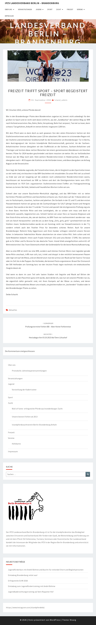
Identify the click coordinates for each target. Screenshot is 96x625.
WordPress (55, 620)
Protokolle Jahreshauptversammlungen (29, 370)
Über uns (8, 9)
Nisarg (73, 620)
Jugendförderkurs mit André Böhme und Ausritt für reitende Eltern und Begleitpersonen (45, 569)
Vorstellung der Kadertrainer (24, 389)
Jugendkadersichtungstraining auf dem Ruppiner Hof (31, 591)
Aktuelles (13, 310)
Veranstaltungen (25, 9)
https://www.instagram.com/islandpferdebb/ (25, 607)
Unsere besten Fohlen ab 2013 (25, 416)
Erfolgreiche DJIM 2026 (18, 580)
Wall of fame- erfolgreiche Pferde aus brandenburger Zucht (37, 408)
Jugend (39, 9)
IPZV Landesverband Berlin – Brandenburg (32, 3)
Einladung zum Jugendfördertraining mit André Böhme (31, 586)
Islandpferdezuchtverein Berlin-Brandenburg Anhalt (34, 424)
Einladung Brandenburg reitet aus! (22, 575)
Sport (49, 9)
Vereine (80, 9)
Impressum (9, 16)
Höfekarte (16, 443)
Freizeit (70, 9)
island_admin (61, 100)
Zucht (58, 9)
